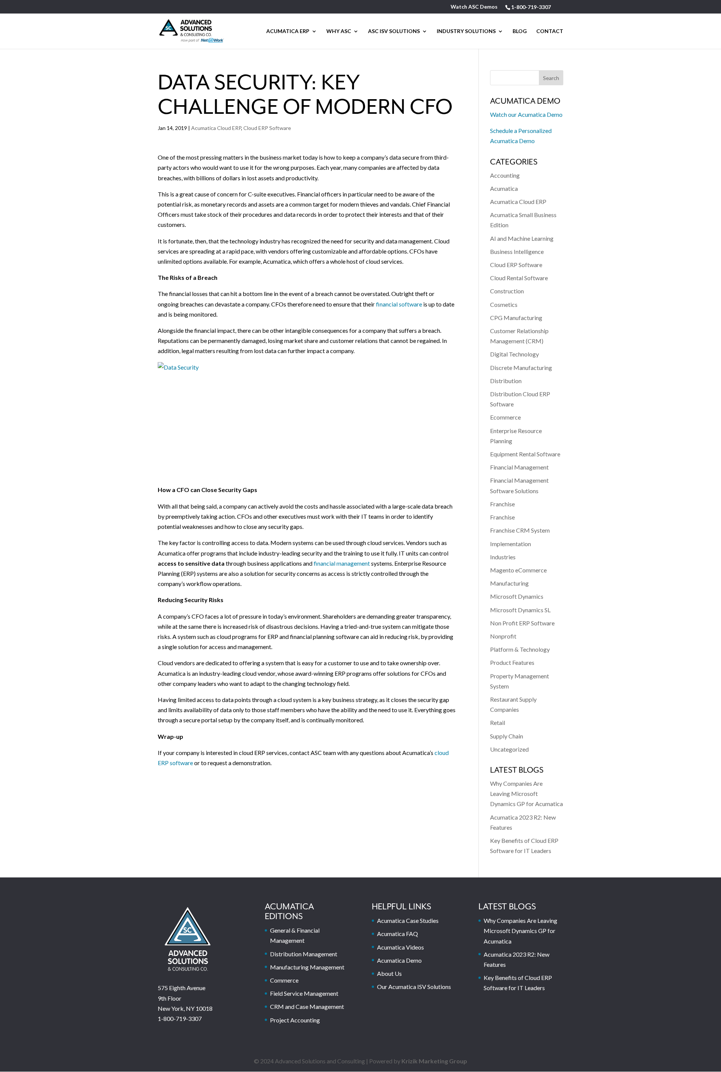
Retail (497, 722)
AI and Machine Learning (522, 238)
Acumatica (504, 188)
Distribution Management (303, 953)
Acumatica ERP (287, 31)
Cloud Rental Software (519, 277)
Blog (520, 31)
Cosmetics (503, 304)
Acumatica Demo (399, 960)
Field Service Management (304, 993)
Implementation (510, 543)
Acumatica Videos (400, 947)
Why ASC (338, 31)
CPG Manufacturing (516, 317)
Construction (507, 290)
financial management (342, 563)
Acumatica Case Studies (408, 920)
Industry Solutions (466, 31)
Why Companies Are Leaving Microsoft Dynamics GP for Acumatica (526, 793)
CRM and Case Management (307, 1006)
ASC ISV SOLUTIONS (394, 31)
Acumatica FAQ (397, 933)
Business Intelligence (517, 251)
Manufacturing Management (307, 967)
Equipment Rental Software (525, 453)
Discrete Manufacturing (521, 367)
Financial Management (519, 467)
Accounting (505, 175)
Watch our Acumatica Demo (526, 114)
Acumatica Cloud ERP (216, 128)
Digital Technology (514, 354)
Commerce (284, 980)
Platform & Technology (520, 649)
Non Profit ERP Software (522, 623)
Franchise (502, 503)
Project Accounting (295, 1020)
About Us (389, 973)
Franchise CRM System (520, 530)
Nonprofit (503, 636)
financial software (399, 304)
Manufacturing (509, 583)
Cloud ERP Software (267, 128)
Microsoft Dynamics (516, 596)
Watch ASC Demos (474, 7)
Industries (503, 556)
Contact (549, 31)
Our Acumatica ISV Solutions (414, 986)
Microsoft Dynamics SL (520, 609)
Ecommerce (505, 417)
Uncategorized (509, 749)
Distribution (506, 380)
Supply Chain (506, 736)
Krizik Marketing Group (434, 1060)
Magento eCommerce (518, 570)
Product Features (512, 662)
